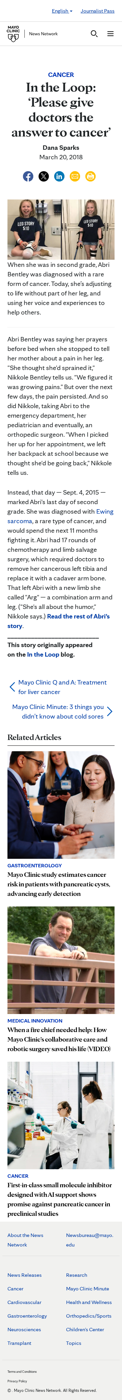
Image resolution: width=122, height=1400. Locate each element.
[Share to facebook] (29, 175)
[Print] (90, 175)
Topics (73, 1343)
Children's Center (85, 1329)
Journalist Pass (98, 10)
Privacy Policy (17, 1381)
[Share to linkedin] (60, 175)
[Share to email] (75, 175)
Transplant (19, 1343)
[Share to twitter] (44, 175)
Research (76, 1275)
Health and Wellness (89, 1302)
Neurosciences (24, 1329)
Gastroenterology (27, 1316)
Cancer (15, 1288)
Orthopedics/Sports (88, 1316)
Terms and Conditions (22, 1371)
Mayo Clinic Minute (87, 1288)
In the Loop (43, 654)
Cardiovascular (24, 1302)
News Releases (24, 1275)
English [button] (60, 10)
